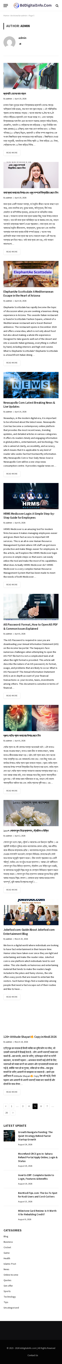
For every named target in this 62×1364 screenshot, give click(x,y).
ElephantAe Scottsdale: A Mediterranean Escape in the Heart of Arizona (28, 294)
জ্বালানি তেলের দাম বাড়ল (14, 94)
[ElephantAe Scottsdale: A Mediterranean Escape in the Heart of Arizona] (31, 274)
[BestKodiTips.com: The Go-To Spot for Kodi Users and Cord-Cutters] (9, 1196)
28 (6, 1112)
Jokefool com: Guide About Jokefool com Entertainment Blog (29, 932)
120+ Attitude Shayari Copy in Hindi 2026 (30, 1037)
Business (8, 1242)
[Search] (57, 5)
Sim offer (8, 1286)
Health (7, 1258)
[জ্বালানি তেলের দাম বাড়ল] (31, 76)
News (6, 1269)
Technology (10, 1297)
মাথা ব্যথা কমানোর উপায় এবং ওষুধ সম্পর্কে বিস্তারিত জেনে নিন (30, 193)
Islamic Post (10, 1264)
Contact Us (33, 1355)
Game (7, 1253)
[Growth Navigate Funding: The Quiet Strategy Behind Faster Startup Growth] (9, 1135)
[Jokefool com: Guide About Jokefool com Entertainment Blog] (31, 912)
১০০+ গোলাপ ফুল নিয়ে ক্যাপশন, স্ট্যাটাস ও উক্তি (26, 831)
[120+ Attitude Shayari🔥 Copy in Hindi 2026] (31, 1019)
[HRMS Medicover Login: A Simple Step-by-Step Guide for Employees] (31, 496)
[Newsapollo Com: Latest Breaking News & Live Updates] (31, 385)
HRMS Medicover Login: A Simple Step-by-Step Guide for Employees (29, 516)
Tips (6, 1302)
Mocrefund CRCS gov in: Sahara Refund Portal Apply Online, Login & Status (38, 1157)
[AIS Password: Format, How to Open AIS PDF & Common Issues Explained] (31, 607)
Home (6, 15)
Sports (7, 1291)
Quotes (7, 1280)
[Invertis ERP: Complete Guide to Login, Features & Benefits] (9, 1178)
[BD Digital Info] (32, 5)
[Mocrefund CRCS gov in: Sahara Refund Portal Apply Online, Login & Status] (9, 1157)
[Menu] (5, 5)
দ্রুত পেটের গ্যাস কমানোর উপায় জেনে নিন (22, 736)
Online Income (11, 1275)
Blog (6, 1236)
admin (22, 38)
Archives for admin (19, 15)
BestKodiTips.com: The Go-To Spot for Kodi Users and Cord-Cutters (37, 1194)
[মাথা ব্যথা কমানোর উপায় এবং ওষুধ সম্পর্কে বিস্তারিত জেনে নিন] (31, 175)
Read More (11, 152)
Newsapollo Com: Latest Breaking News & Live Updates (29, 405)
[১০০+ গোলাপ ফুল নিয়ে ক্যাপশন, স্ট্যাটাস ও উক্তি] (31, 813)
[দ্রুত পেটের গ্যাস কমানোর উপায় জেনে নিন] (31, 718)
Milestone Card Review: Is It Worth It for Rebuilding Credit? (37, 1212)
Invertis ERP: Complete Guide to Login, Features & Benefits (36, 1177)
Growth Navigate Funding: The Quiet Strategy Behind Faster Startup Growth (35, 1135)
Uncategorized (11, 1308)
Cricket (7, 1247)
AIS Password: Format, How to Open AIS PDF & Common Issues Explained (30, 627)
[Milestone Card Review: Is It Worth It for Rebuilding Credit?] (9, 1214)
